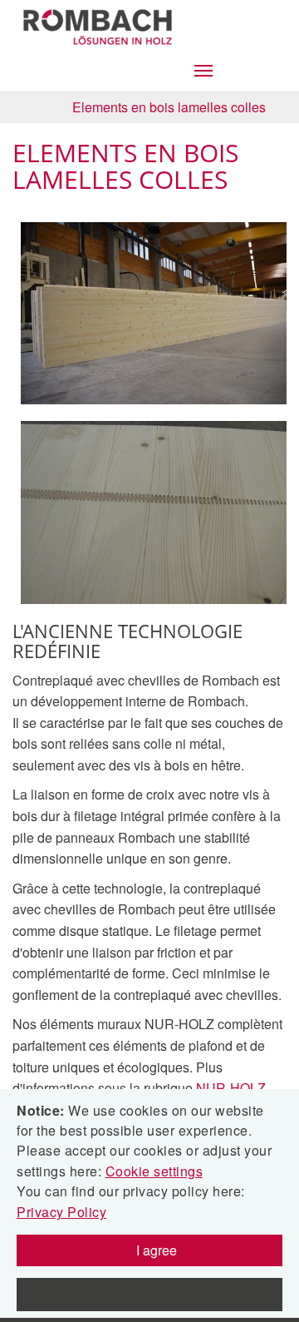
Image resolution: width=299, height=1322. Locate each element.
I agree (155, 1250)
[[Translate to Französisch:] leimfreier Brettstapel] (158, 313)
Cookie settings (154, 1171)
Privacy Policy (61, 1211)
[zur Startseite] (99, 22)
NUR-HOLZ (231, 1087)
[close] (149, 1294)
